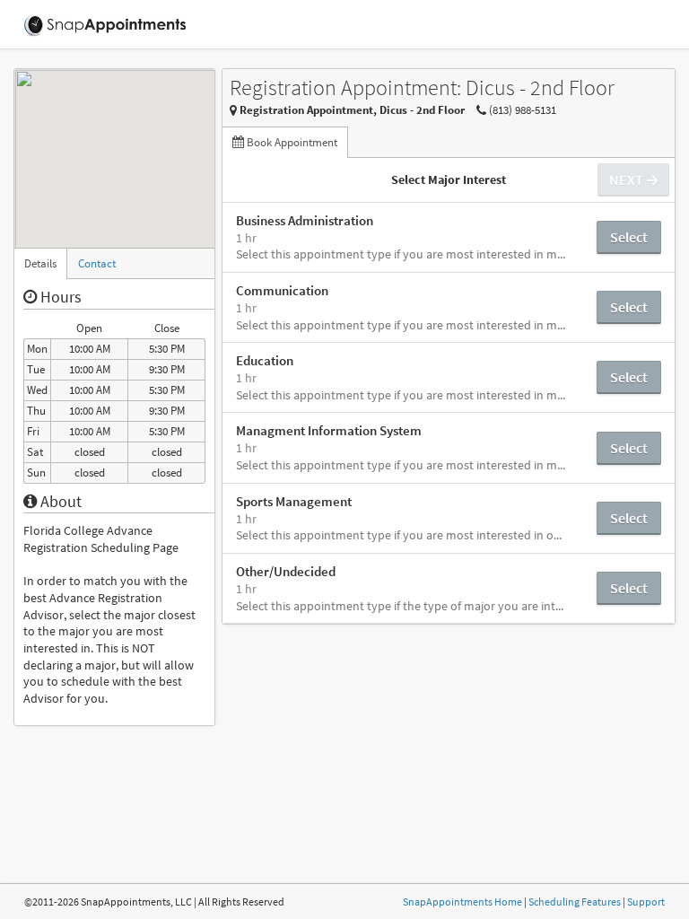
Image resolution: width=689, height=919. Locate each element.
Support (646, 901)
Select (629, 237)
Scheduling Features (574, 901)
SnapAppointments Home (462, 901)
